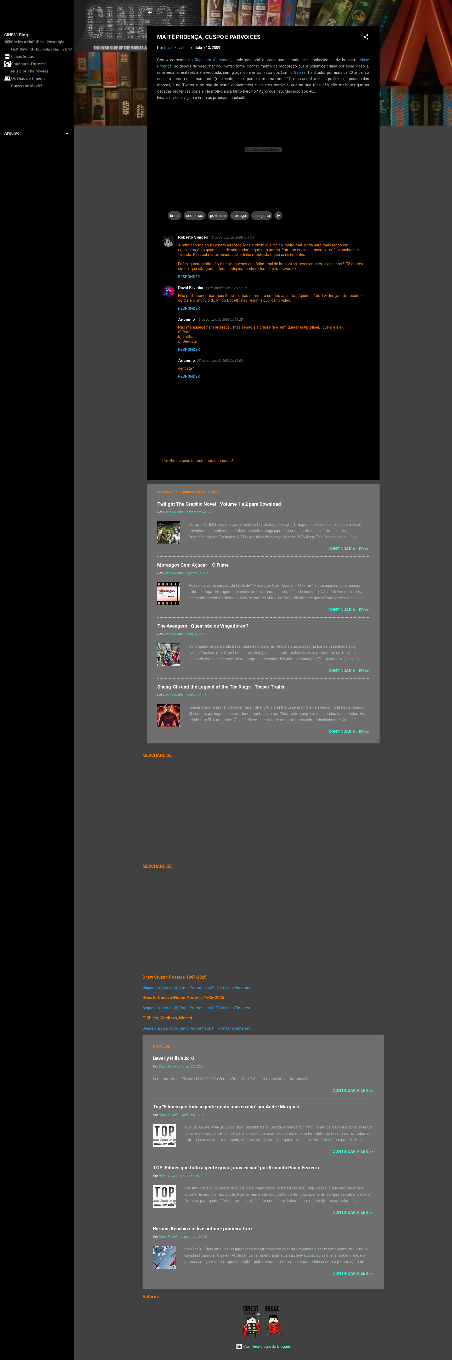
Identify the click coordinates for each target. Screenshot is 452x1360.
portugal (240, 215)
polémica (218, 215)
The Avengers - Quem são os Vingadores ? (202, 626)
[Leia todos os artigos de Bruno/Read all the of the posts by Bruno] (274, 1336)
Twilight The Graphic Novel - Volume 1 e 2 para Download (219, 504)
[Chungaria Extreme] (39, 65)
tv (278, 215)
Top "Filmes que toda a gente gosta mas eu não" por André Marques (226, 1106)
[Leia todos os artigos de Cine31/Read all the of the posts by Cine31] (252, 1336)
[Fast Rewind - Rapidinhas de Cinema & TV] (39, 51)
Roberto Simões (193, 237)
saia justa (261, 215)
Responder (189, 277)
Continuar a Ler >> (348, 548)
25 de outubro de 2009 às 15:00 (220, 361)
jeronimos (194, 215)
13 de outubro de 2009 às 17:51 (233, 237)
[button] (366, 38)
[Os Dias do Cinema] (39, 80)
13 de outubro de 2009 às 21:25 (220, 319)
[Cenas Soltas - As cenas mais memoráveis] (39, 58)
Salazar (300, 72)
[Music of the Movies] (39, 73)
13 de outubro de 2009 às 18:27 (228, 288)
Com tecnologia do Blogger (266, 1346)
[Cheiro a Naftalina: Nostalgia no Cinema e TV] (39, 43)
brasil (174, 215)
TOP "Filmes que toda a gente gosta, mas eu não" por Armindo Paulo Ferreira (236, 1167)
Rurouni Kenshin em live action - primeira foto (202, 1228)
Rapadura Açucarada (213, 60)
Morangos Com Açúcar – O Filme (193, 565)
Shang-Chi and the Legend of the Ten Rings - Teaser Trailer (221, 687)
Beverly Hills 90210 (173, 1058)
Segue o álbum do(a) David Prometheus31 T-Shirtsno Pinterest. (197, 987)
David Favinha (190, 287)
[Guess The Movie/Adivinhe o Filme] (39, 87)
